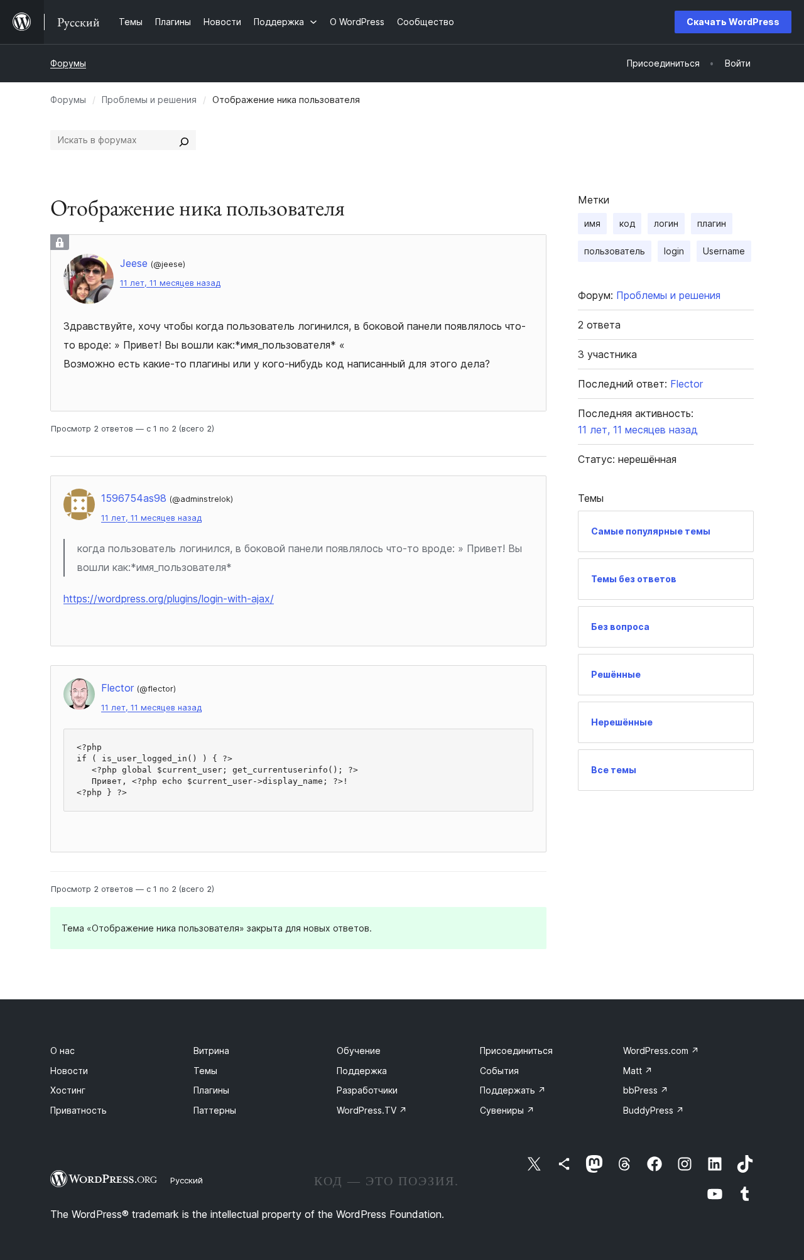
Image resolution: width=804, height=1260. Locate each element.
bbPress (645, 1090)
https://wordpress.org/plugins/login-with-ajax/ (168, 598)
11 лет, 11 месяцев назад (170, 283)
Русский (186, 1180)
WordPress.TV (372, 1110)
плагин (711, 223)
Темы (205, 1070)
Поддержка (362, 1070)
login (674, 251)
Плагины (211, 1090)
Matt (638, 1070)
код (627, 223)
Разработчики (367, 1090)
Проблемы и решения (149, 99)
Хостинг (67, 1090)
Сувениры (507, 1110)
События (499, 1070)
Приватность (78, 1110)
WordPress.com (661, 1050)
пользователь (614, 251)
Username (724, 251)
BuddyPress (653, 1110)
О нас (62, 1050)
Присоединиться (516, 1050)
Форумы (68, 63)
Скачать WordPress (733, 21)
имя (592, 223)
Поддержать (513, 1090)
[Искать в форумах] (184, 140)
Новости (69, 1070)
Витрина (211, 1050)
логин (666, 223)
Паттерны (214, 1110)
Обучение (359, 1050)
